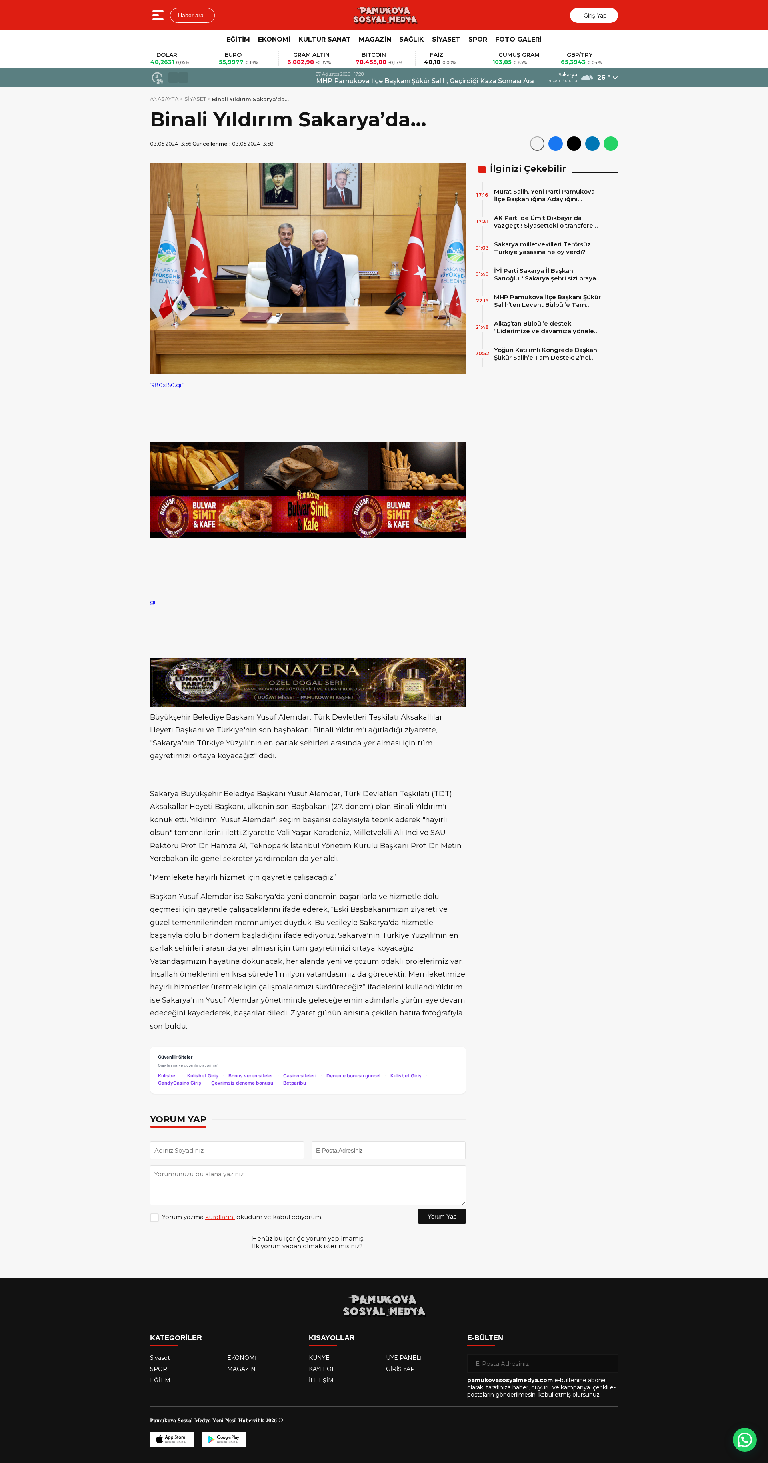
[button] (173, 77)
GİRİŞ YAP (400, 1369)
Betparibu (294, 1083)
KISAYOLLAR (332, 1338)
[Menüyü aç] (159, 15)
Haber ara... (192, 15)
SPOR (477, 39)
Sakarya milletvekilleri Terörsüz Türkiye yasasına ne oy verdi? (542, 248)
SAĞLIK (411, 39)
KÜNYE (319, 1357)
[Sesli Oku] (537, 143)
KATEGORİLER (176, 1338)
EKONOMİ (274, 39)
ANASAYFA (164, 99)
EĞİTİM (238, 39)
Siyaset (160, 1357)
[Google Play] (224, 1439)
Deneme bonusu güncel (353, 1076)
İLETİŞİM (321, 1380)
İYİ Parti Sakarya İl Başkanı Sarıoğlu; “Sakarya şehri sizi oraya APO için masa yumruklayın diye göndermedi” (545, 274)
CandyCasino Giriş (179, 1083)
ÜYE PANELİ (404, 1357)
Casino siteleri (299, 1076)
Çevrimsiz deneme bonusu (242, 1083)
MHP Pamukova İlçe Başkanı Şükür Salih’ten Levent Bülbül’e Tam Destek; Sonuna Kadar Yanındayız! (547, 300)
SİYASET (446, 39)
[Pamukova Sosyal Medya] (385, 15)
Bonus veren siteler (250, 1076)
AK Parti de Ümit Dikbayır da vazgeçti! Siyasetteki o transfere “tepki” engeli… (543, 221)
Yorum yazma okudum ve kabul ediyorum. (242, 1217)
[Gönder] (609, 1363)
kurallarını (220, 1217)
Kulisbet (167, 1076)
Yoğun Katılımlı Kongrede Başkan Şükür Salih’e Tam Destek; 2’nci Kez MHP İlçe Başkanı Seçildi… (545, 353)
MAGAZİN (375, 39)
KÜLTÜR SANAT (324, 39)
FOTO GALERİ (518, 39)
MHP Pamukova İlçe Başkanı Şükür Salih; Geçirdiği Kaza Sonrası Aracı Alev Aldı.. (321, 81)
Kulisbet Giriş (202, 1076)
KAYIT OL (322, 1369)
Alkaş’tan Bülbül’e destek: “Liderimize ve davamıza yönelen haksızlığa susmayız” (546, 327)
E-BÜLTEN (485, 1338)
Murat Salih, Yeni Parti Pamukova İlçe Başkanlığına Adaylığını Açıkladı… (544, 195)
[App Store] (172, 1439)
